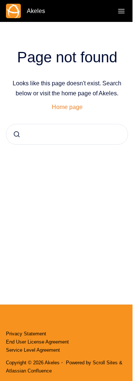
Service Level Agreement (33, 350)
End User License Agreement (37, 342)
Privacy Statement (26, 333)
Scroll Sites (105, 362)
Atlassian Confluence (29, 371)
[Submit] (17, 134)
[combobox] (67, 134)
